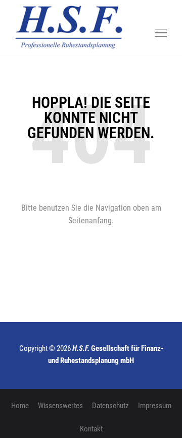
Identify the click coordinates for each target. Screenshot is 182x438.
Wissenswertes (60, 405)
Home (20, 405)
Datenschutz (110, 405)
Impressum (154, 405)
